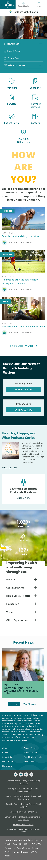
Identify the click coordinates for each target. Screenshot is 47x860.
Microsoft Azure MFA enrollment (23, 812)
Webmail (37, 796)
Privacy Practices (15, 788)
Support (23, 807)
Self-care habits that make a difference (23, 326)
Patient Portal (13, 51)
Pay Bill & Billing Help (23, 140)
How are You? (13, 43)
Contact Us (7, 757)
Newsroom (7, 766)
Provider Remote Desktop (17, 804)
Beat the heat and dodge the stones (21, 236)
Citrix (30, 796)
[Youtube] (21, 774)
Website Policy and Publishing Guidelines (27, 782)
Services (11, 103)
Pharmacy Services (35, 105)
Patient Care (13, 58)
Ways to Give (29, 761)
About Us (6, 748)
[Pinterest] (26, 774)
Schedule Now (23, 389)
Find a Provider (8, 761)
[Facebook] (16, 774)
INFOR (38, 804)
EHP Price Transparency (23, 824)
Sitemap (10, 781)
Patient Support (31, 752)
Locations (35, 87)
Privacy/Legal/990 (23, 791)
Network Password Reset (17, 796)
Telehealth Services (17, 65)
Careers (35, 122)
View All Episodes (9, 467)
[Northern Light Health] (23, 11)
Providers (12, 87)
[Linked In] (31, 774)
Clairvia (32, 804)
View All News (30, 704)
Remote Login (23, 799)
